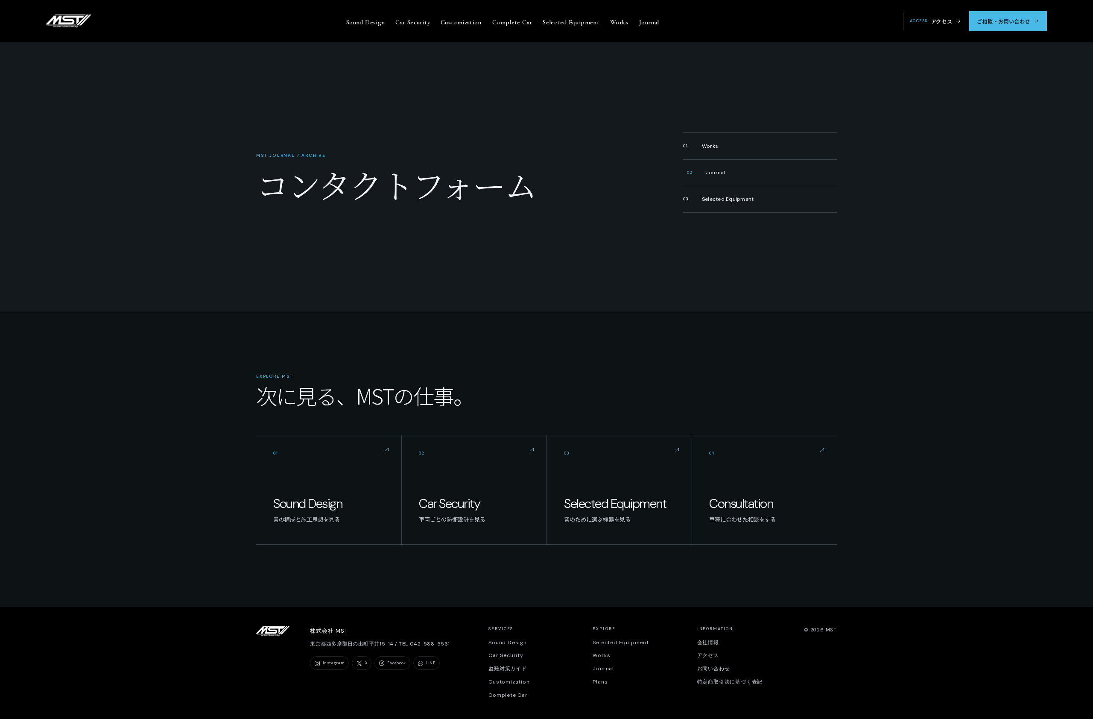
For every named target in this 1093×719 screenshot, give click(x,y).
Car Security (412, 22)
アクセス (931, 21)
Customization (461, 22)
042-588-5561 (430, 643)
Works (619, 22)
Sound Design (365, 22)
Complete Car (512, 22)
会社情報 (708, 642)
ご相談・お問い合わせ (1003, 21)
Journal (649, 22)
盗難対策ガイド (507, 668)
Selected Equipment (571, 22)
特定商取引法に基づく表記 (730, 681)
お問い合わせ (713, 668)
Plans (600, 681)
